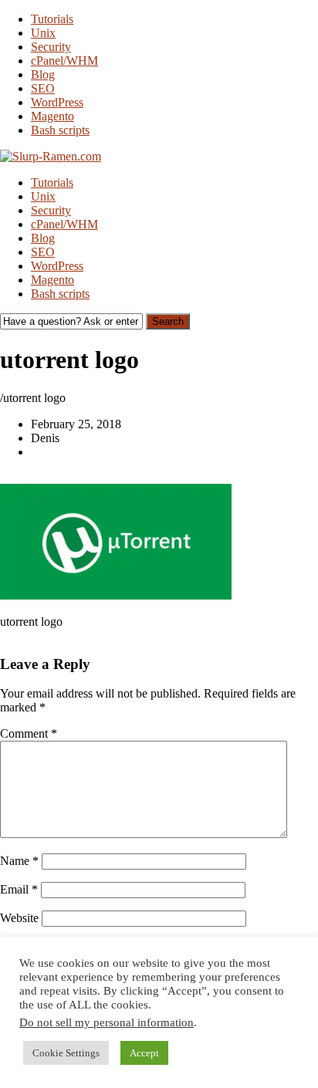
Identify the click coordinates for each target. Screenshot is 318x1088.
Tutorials (52, 18)
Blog (43, 74)
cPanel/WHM (64, 60)
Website (19, 917)
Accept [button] (144, 1053)
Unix (43, 32)
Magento (52, 116)
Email (19, 889)
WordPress (57, 102)
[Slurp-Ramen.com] (50, 156)
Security (51, 46)
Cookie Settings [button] (66, 1053)
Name (19, 860)
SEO (43, 88)
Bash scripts (60, 130)
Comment (28, 733)
